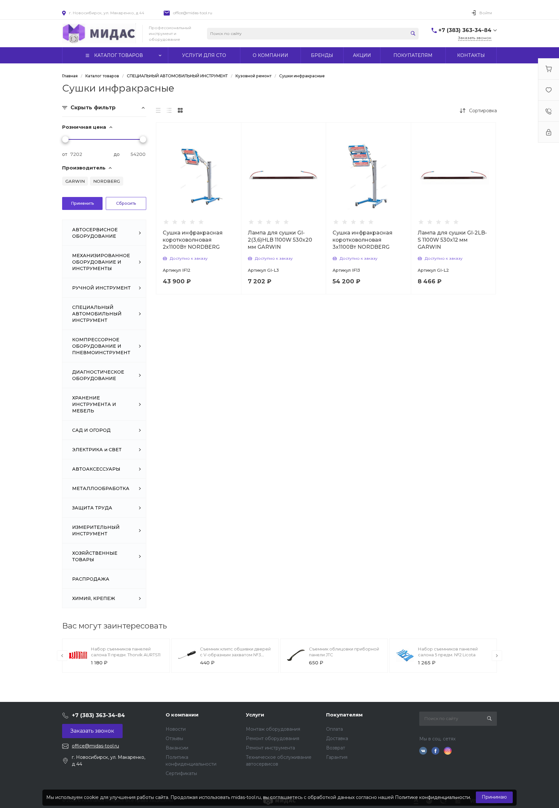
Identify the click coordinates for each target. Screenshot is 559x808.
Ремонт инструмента (270, 748)
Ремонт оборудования (272, 738)
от (64, 154)
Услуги (255, 715)
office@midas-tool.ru (192, 12)
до (117, 154)
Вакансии (177, 748)
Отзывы (174, 738)
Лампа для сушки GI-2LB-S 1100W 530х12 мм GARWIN (452, 240)
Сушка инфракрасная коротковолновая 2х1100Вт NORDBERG (193, 240)
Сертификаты (181, 773)
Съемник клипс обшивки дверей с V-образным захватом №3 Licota (235, 654)
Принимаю (494, 797)
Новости (176, 729)
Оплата (334, 729)
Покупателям (344, 715)
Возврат (335, 748)
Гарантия (336, 757)
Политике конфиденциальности (432, 797)
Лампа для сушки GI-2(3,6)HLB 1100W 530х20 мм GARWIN (280, 240)
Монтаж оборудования (273, 729)
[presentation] (62, 655)
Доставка (337, 738)
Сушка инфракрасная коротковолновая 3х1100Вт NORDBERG (362, 240)
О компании (182, 715)
